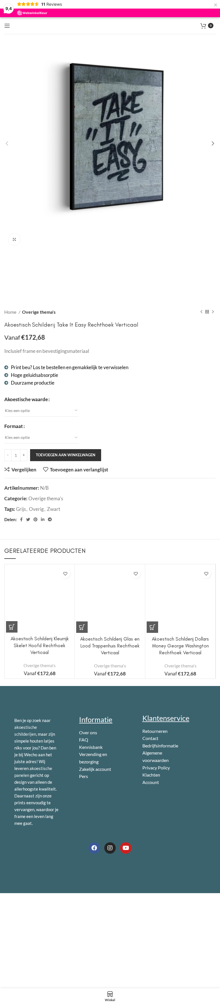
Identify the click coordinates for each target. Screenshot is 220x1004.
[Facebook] (94, 848)
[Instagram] (110, 848)
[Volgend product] (213, 312)
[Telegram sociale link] (50, 519)
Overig (36, 509)
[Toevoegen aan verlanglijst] (65, 574)
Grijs (21, 509)
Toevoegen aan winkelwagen (65, 455)
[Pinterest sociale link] (35, 519)
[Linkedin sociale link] (42, 519)
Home (10, 312)
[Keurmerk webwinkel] (40, 869)
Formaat (13, 426)
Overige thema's (39, 312)
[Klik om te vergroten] (14, 239)
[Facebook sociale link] (21, 519)
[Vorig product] (201, 312)
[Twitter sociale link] (28, 519)
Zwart (53, 509)
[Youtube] (125, 848)
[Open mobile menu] (7, 25)
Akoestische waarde (26, 399)
